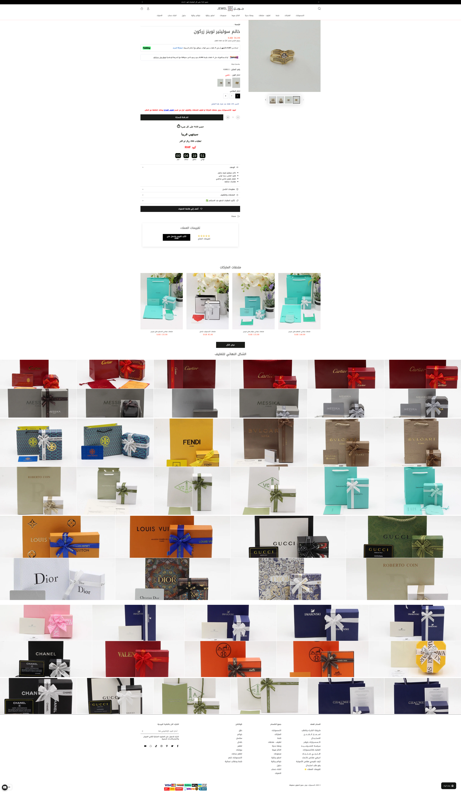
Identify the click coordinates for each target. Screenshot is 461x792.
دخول (279, 765)
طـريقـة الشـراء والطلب (311, 730)
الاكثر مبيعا (276, 750)
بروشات (239, 750)
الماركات (278, 734)
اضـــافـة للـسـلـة (181, 117)
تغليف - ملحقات (274, 742)
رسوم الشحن (236, 40)
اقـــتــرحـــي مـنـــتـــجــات (311, 754)
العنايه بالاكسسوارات (312, 750)
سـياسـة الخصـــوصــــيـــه (311, 746)
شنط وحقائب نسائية (233, 761)
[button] (319, 8)
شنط (279, 738)
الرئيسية (237, 24)
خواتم (239, 734)
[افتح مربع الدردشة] (5, 787)
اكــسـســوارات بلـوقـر (312, 742)
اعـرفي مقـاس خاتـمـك (311, 757)
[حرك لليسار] (318, 2)
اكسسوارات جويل (309, 785)
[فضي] (228, 83)
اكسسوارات (276, 730)
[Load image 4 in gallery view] (272, 100)
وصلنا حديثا (276, 746)
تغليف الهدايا (169, 110)
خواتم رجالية (276, 761)
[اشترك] (141, 731)
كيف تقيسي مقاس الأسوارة (308, 761)
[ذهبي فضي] (220, 83)
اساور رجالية (276, 757)
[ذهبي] (236, 83)
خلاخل (239, 742)
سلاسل (239, 738)
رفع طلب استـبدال (313, 765)
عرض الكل (230, 345)
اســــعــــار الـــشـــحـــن (312, 734)
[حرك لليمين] (142, 2)
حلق (240, 730)
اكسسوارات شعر (235, 757)
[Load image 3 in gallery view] (280, 100)
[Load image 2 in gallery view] (288, 100)
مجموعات (277, 754)
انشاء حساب (276, 769)
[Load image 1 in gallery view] (296, 100)
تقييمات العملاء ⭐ (312, 769)
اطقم (240, 746)
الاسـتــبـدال (316, 738)
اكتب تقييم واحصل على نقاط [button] (176, 237)
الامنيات (278, 773)
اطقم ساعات (237, 754)
